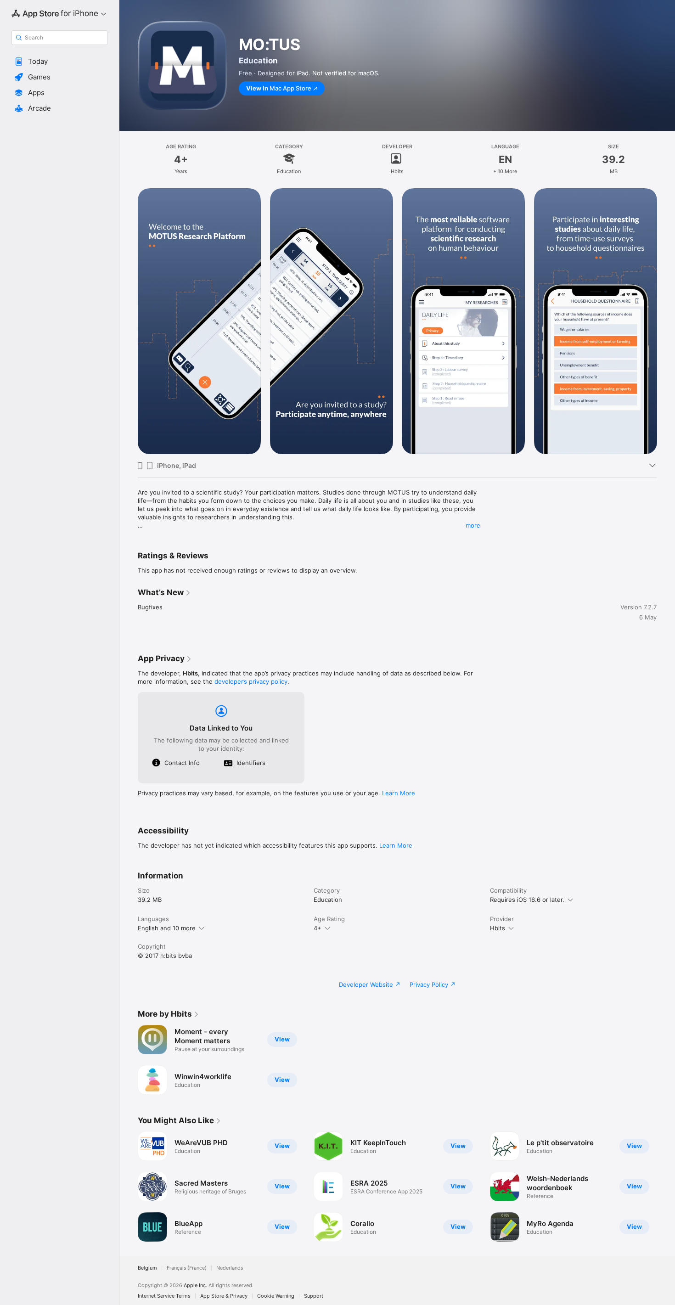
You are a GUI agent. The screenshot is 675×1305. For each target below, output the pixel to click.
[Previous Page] (128, 321)
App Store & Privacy (224, 1296)
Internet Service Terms (164, 1296)
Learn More (398, 793)
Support (313, 1296)
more (473, 525)
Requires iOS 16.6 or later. (527, 899)
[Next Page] (665, 321)
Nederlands (229, 1268)
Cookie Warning (275, 1296)
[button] (59, 61)
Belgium (147, 1268)
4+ (317, 928)
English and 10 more (167, 928)
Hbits (497, 928)
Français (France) (187, 1268)
